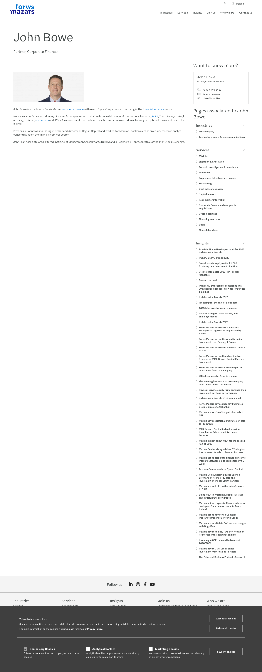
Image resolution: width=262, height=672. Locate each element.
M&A (155, 116)
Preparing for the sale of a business (218, 302)
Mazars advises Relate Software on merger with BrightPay (222, 524)
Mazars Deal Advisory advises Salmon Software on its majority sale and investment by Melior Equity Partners (219, 477)
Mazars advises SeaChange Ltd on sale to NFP (221, 413)
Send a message (211, 94)
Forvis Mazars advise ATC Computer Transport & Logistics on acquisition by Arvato (220, 330)
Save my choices (226, 651)
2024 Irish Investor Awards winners (218, 376)
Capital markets (208, 194)
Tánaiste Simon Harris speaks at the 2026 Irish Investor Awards (221, 250)
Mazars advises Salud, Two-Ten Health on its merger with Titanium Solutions (221, 533)
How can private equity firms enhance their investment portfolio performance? (222, 391)
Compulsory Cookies (42, 648)
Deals (202, 224)
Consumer (18, 605)
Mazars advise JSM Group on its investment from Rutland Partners (217, 550)
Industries (166, 12)
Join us (211, 12)
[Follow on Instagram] (138, 584)
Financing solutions (209, 219)
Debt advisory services (211, 189)
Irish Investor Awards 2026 (213, 297)
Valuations (204, 172)
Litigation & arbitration (211, 161)
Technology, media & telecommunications (222, 137)
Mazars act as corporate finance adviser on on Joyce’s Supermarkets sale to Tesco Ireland (222, 506)
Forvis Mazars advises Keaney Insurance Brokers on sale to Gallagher (221, 405)
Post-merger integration (212, 199)
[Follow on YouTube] (152, 584)
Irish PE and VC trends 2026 (214, 257)
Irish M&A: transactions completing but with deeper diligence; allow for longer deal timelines (222, 288)
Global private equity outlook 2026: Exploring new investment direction (218, 264)
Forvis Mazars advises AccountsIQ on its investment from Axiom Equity (220, 369)
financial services (153, 109)
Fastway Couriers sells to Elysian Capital (221, 469)
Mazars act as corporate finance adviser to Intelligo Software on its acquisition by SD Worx (222, 460)
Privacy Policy (94, 629)
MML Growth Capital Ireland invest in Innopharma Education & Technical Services (219, 432)
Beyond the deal (208, 280)
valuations (42, 120)
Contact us (245, 12)
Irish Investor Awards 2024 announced (220, 398)
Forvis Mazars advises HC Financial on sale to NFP (222, 349)
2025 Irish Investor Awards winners (218, 308)
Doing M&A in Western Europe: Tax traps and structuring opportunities (221, 496)
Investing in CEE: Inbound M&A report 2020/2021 (219, 541)
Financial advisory (208, 230)
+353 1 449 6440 (211, 89)
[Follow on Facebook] (145, 584)
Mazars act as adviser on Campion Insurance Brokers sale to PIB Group (218, 516)
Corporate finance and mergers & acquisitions (217, 206)
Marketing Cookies (167, 648)
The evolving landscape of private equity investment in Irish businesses (221, 383)
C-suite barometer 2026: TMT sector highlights (219, 273)
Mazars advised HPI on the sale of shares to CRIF (221, 487)
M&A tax (203, 156)
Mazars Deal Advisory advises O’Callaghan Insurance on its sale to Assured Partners (222, 450)
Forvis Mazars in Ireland (218, 605)
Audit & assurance (70, 605)
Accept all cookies (226, 618)
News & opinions (118, 605)
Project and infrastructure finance (217, 178)
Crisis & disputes (208, 213)
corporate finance (73, 109)
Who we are (227, 12)
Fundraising (205, 183)
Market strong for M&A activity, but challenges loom (218, 315)
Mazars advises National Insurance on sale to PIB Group (222, 422)
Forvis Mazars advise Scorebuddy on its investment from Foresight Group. (220, 340)
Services (182, 12)
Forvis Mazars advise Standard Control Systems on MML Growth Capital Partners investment (221, 359)
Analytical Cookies (103, 648)
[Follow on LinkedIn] (130, 584)
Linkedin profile (211, 98)
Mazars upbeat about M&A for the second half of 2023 (222, 442)
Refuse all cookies (226, 628)
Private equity (206, 131)
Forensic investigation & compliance (218, 167)
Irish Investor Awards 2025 (213, 322)
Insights (197, 12)
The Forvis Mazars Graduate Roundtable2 (177, 605)
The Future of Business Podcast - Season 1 (222, 557)
